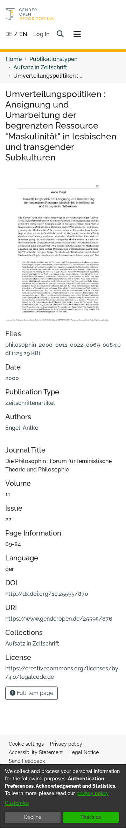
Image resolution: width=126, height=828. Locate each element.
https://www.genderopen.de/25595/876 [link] (58, 618)
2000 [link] (12, 378)
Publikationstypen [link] (53, 59)
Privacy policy (66, 744)
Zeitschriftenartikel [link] (30, 403)
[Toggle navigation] (77, 34)
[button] (60, 34)
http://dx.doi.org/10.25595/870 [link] (46, 594)
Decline (32, 817)
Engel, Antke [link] (21, 428)
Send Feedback (27, 761)
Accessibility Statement (36, 752)
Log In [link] (41, 34)
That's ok (90, 817)
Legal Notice (84, 752)
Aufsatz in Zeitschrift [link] (40, 67)
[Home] (29, 14)
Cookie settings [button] (26, 744)
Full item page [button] (34, 693)
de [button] (9, 34)
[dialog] (63, 796)
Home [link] (14, 59)
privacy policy (92, 793)
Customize (17, 803)
